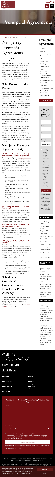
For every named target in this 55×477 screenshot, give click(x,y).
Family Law (16, 37)
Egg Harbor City (7, 381)
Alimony (42, 58)
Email (42, 125)
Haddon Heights (7, 386)
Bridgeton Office (44, 231)
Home (3, 37)
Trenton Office (44, 247)
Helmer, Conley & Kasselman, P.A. (10, 458)
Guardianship (43, 85)
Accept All (44, 469)
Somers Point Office (45, 244)
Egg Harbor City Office (46, 236)
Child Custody (44, 61)
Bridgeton (6, 376)
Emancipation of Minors (46, 80)
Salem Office (43, 241)
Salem (5, 389)
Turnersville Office (45, 249)
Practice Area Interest (44, 140)
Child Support (44, 64)
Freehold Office (44, 239)
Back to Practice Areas (46, 101)
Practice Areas (9, 37)
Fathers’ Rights (44, 83)
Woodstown (32, 386)
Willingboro (32, 384)
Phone (42, 132)
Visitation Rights (44, 95)
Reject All (45, 473)
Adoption (42, 51)
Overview (42, 48)
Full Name (43, 119)
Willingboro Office (45, 255)
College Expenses (45, 66)
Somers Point (6, 391)
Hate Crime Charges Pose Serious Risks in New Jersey (45, 294)
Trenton (31, 376)
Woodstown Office (45, 257)
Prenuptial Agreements (25, 37)
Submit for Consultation (46, 191)
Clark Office (43, 233)
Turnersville (32, 379)
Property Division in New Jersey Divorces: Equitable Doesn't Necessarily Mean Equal (46, 278)
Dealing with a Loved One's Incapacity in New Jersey (45, 269)
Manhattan (32, 389)
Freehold (5, 384)
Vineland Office (44, 252)
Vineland (31, 381)
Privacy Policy (11, 448)
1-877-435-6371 (10, 365)
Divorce (42, 69)
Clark (4, 379)
